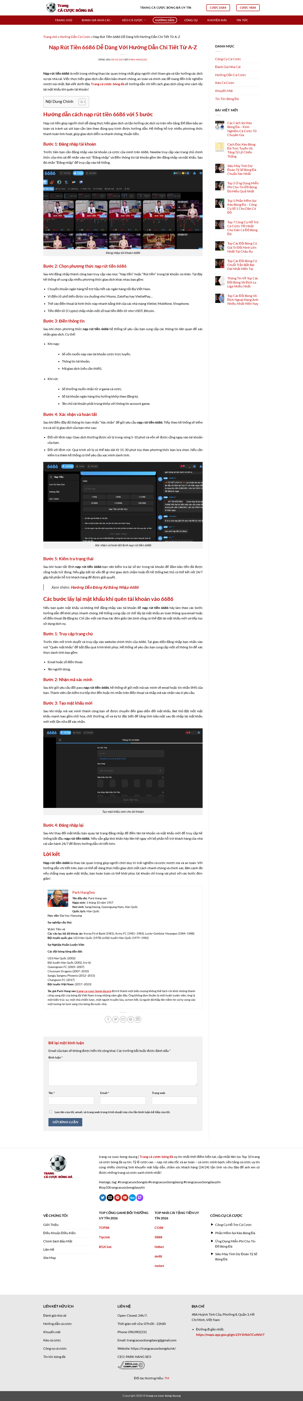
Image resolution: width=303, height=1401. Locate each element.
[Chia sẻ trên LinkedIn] (138, 1019)
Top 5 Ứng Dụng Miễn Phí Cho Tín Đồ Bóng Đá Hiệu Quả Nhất (243, 187)
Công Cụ (191, 20)
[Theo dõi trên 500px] (132, 1197)
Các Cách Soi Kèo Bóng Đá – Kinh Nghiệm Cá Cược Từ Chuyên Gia (242, 129)
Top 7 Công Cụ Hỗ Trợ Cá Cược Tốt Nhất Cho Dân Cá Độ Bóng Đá (243, 228)
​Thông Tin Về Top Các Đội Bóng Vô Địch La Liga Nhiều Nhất (242, 282)
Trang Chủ (63, 20)
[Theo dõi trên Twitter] (102, 1197)
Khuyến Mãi (217, 20)
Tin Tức (242, 20)
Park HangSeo (138, 59)
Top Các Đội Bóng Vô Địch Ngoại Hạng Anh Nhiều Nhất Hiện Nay (242, 299)
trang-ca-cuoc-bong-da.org (93, 991)
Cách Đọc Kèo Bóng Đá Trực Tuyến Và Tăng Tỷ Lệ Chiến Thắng (241, 150)
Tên (51, 1093)
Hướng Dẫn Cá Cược (75, 37)
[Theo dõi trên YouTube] (125, 1197)
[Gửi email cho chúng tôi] (110, 1197)
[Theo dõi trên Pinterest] (117, 1197)
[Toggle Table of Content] (80, 101)
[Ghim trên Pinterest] (130, 1019)
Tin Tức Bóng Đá (227, 99)
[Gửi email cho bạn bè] (123, 1019)
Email (104, 1093)
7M (166, 1378)
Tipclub (104, 1237)
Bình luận (55, 1057)
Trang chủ (50, 37)
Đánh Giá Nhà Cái (96, 20)
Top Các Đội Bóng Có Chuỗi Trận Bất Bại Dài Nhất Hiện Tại (242, 265)
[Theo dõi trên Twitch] (139, 1197)
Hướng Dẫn (164, 20)
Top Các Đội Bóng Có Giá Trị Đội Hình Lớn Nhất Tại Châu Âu (242, 247)
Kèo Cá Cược (132, 20)
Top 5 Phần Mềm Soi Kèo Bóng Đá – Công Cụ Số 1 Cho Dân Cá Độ (242, 206)
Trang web (158, 1093)
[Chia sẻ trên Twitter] (115, 1019)
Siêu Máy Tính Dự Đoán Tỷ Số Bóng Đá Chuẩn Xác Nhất (241, 169)
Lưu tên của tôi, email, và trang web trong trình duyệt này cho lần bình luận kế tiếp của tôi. (112, 1112)
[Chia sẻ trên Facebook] (108, 1019)
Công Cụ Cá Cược (228, 59)
